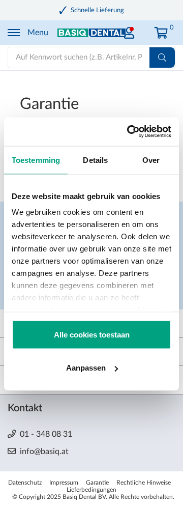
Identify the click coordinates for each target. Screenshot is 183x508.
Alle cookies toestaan (92, 334)
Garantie (97, 482)
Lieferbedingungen (91, 490)
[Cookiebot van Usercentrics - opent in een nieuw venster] (129, 131)
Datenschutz (25, 482)
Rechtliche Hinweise (143, 482)
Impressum (63, 482)
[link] (129, 30)
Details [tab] (95, 159)
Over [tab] (151, 159)
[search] (162, 57)
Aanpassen (86, 367)
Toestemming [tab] (36, 159)
